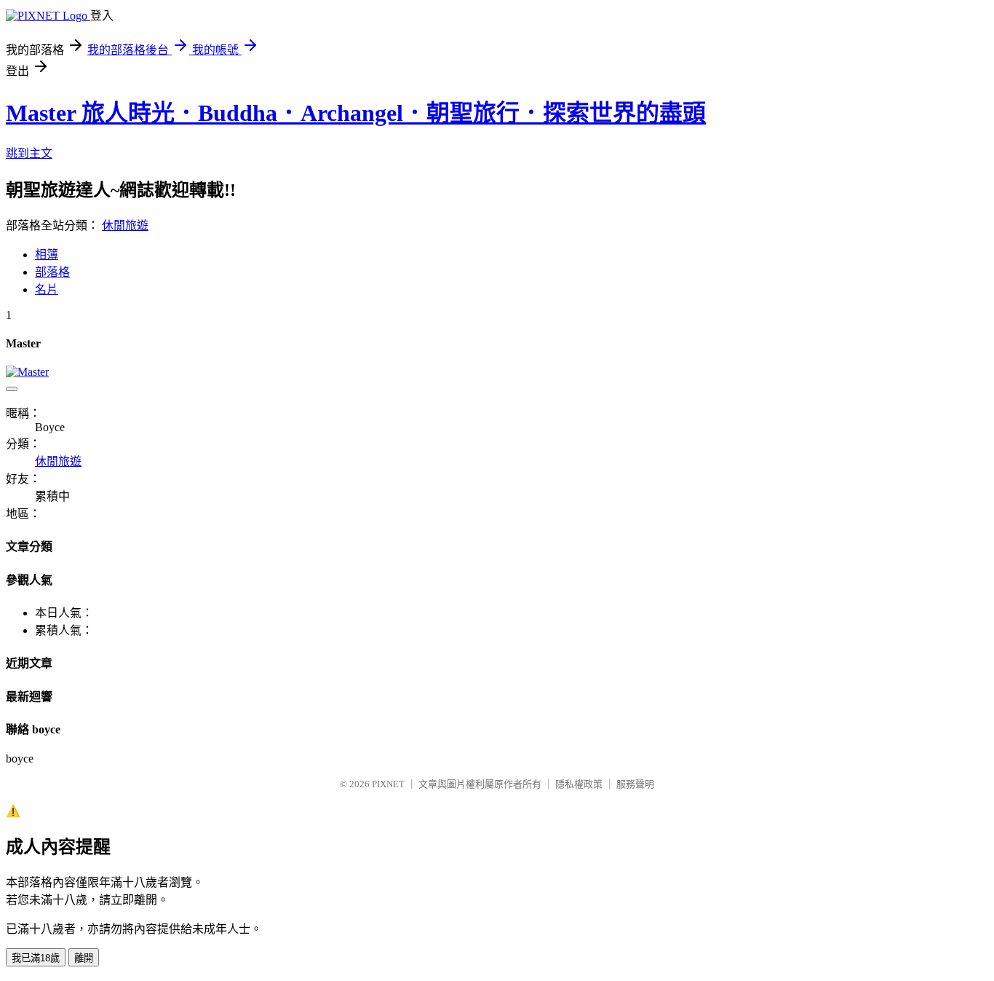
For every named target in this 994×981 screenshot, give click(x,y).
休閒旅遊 (125, 225)
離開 (83, 958)
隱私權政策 (579, 784)
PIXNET (388, 784)
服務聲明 (635, 784)
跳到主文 (29, 153)
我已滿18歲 (36, 958)
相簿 (46, 254)
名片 (46, 289)
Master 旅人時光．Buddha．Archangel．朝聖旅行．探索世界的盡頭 (356, 113)
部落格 (52, 272)
